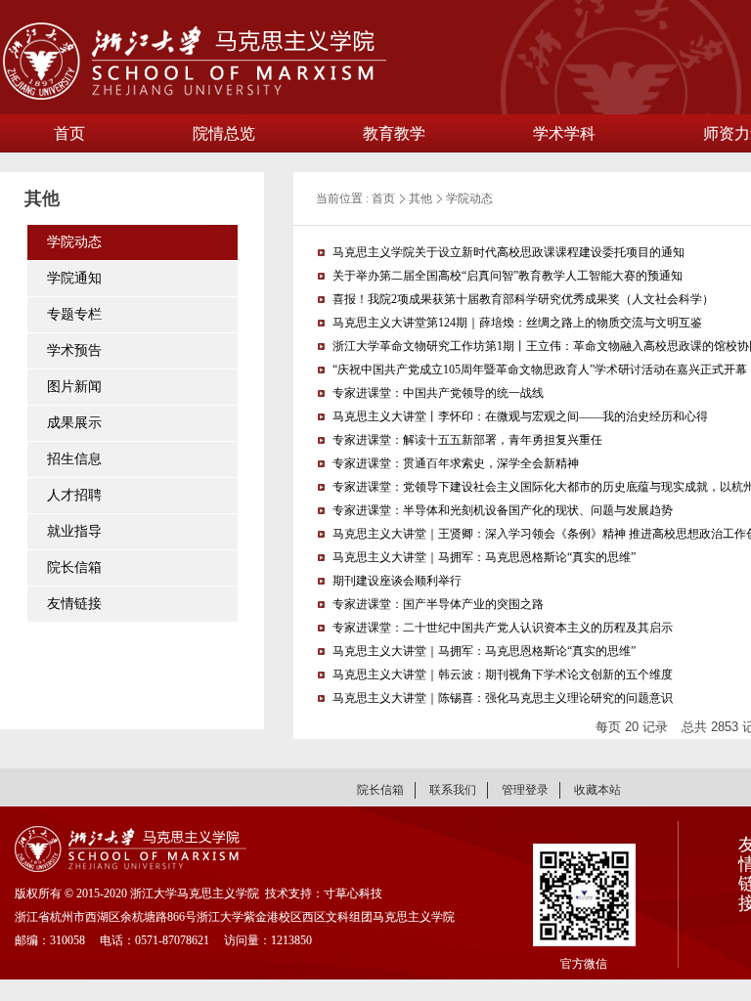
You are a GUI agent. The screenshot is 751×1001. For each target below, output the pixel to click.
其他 (420, 198)
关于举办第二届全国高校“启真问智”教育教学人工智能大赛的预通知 (507, 276)
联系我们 (452, 790)
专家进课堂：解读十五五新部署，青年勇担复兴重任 (467, 440)
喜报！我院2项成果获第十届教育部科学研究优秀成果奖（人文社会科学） (523, 299)
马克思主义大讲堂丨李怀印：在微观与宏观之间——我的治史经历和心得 (520, 416)
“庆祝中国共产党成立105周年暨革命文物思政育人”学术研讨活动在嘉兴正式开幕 (539, 369)
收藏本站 (597, 790)
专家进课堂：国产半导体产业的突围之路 (438, 604)
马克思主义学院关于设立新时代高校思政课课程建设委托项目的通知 (508, 252)
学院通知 (74, 278)
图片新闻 (74, 386)
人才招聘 (74, 495)
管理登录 (525, 790)
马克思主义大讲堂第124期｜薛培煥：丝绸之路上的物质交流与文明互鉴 (517, 322)
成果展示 (74, 422)
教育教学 (394, 133)
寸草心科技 (353, 893)
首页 (69, 133)
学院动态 (74, 242)
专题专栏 (74, 314)
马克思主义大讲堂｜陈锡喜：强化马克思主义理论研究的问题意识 (502, 698)
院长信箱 (74, 567)
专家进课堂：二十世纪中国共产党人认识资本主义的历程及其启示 (502, 627)
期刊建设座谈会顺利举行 (397, 581)
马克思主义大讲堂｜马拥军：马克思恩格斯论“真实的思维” (484, 557)
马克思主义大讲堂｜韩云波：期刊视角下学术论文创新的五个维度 (502, 674)
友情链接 (74, 603)
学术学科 (564, 133)
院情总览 (224, 133)
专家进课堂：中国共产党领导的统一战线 (438, 393)
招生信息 (74, 459)
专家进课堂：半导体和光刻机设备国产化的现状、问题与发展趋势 (502, 510)
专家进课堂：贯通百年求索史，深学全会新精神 (455, 463)
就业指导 (74, 531)
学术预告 (74, 350)
